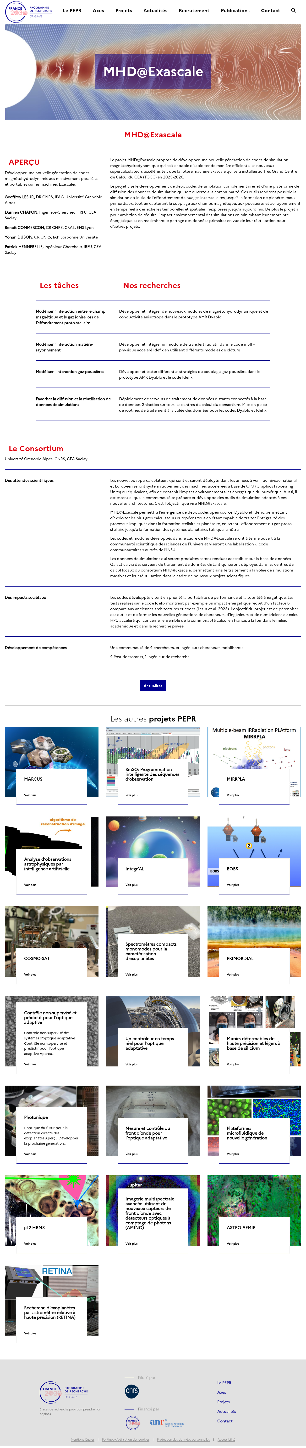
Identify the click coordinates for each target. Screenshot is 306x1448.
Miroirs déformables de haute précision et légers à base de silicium (253, 1043)
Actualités (155, 10)
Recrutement (194, 10)
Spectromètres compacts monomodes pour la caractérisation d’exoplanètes (151, 951)
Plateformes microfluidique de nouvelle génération (247, 1133)
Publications (235, 10)
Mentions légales (82, 1439)
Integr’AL (135, 868)
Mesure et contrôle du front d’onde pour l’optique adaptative (148, 1133)
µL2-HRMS (34, 1227)
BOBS (232, 868)
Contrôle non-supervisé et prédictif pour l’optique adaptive (50, 1017)
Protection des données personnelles (183, 1439)
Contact (270, 10)
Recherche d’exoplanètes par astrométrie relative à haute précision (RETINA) (50, 1312)
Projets (123, 10)
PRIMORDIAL (240, 958)
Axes (98, 10)
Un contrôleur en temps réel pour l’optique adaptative (150, 1043)
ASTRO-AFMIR (241, 1227)
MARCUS (33, 779)
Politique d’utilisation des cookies (125, 1439)
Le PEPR (72, 10)
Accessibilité (226, 1439)
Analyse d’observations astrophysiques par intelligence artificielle (47, 864)
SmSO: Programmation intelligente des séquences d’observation (153, 774)
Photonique (36, 1117)
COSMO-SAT (37, 958)
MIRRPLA (236, 779)
